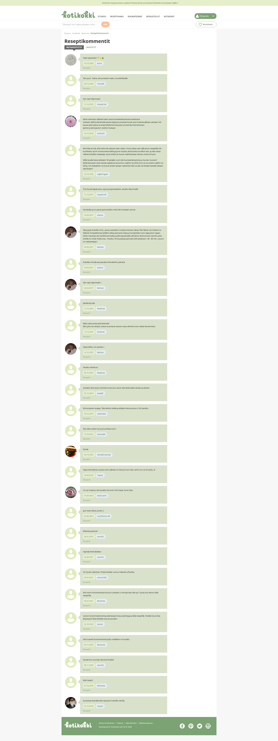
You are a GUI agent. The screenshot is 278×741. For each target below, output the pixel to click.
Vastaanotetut (74, 47)
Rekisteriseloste (146, 723)
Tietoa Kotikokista (106, 723)
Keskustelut (153, 16)
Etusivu (102, 16)
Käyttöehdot (131, 723)
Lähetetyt (91, 47)
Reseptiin (86, 68)
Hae (105, 24)
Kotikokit (169, 16)
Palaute (120, 723)
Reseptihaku (117, 16)
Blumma (85, 33)
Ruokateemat (135, 16)
